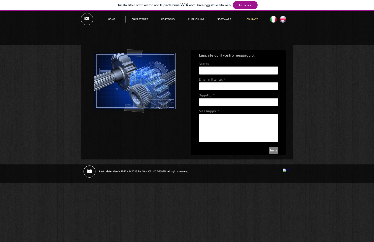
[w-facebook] (286, 172)
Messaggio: (208, 111)
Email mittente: (211, 79)
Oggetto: (205, 95)
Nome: (204, 63)
